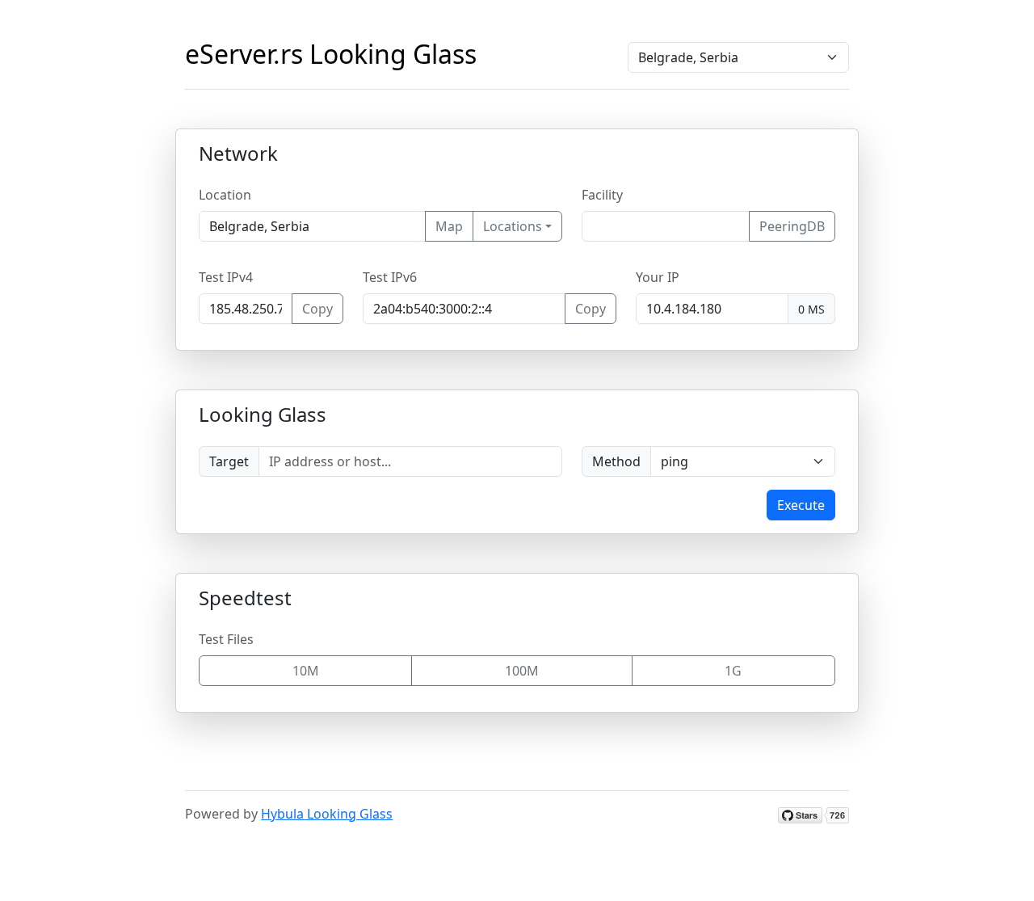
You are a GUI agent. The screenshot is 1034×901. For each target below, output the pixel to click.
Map (449, 226)
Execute (801, 505)
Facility (602, 195)
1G (733, 671)
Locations (512, 226)
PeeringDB (792, 226)
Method (616, 461)
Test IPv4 (226, 277)
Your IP (657, 277)
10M (305, 671)
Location (225, 195)
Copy (317, 309)
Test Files (226, 639)
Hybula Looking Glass (327, 814)
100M (522, 671)
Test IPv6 (390, 277)
